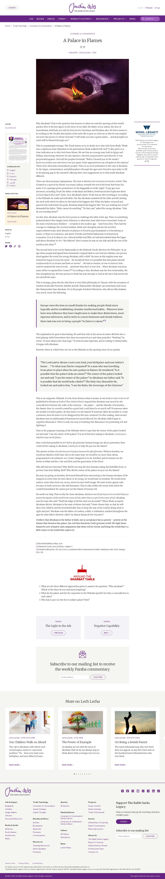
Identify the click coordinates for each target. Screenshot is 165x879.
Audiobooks (10, 835)
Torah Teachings (20, 26)
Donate (12, 8)
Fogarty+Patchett (139, 876)
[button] (74, 774)
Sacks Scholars (94, 809)
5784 (137, 738)
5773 (28, 738)
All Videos (65, 834)
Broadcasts (38, 826)
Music (7, 838)
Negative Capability (106, 626)
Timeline (8, 809)
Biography (9, 806)
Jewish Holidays (39, 809)
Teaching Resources (41, 845)
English (12, 170)
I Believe (73, 52)
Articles (36, 822)
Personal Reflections (13, 819)
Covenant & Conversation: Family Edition (72, 817)
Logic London (155, 876)
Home (7, 26)
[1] (37, 544)
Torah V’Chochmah (96, 812)
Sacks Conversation (96, 826)
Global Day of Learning (98, 822)
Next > (107, 633)
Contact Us (93, 852)
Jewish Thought (39, 812)
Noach (58, 621)
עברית (157, 8)
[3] (37, 549)
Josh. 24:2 (66, 195)
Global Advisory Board (97, 845)
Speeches (37, 829)
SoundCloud (10, 128)
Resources (102, 19)
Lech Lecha (85, 52)
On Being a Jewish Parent (131, 742)
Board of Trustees (95, 842)
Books (40, 19)
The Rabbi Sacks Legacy (98, 839)
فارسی (12, 182)
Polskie (12, 185)
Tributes (8, 815)
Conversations (39, 835)
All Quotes (65, 806)
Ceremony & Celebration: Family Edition (71, 822)
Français (149, 8)
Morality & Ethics (81, 19)
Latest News (66, 847)
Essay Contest (94, 806)
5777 (133, 738)
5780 (94, 52)
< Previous (58, 633)
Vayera (107, 621)
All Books (9, 829)
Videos (51, 19)
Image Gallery (11, 812)
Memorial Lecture (95, 829)
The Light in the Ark (58, 626)
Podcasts (37, 832)
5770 (23, 738)
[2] (37, 546)
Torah (62, 19)
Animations (65, 837)
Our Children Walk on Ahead (27, 742)
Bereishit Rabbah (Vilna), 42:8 (50, 544)
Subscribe (97, 677)
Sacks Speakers (39, 849)
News (132, 19)
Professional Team (96, 849)
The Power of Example (76, 742)
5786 (33, 738)
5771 (128, 738)
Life (31, 19)
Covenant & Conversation (41, 26)
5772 (76, 738)
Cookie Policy (37, 863)
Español (13, 176)
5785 (81, 738)
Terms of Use (10, 863)
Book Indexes (10, 832)
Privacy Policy (24, 863)
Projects (119, 19)
